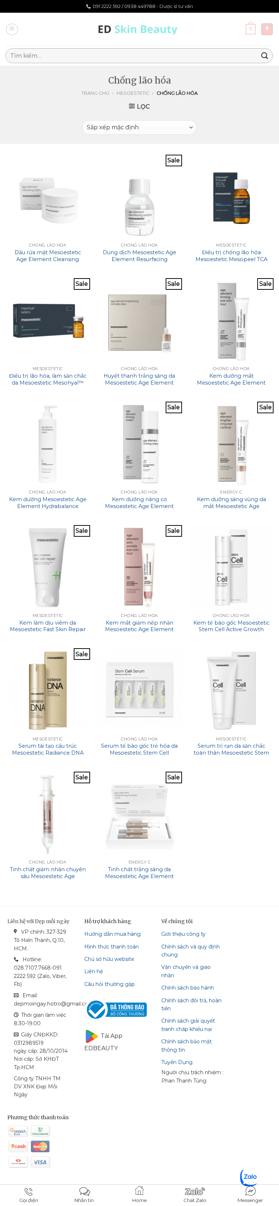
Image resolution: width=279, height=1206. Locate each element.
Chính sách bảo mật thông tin (186, 1045)
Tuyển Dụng (177, 1062)
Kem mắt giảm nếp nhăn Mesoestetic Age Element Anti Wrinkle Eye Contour (139, 629)
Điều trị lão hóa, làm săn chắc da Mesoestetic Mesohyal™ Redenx (47, 383)
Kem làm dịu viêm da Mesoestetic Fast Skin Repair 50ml (48, 629)
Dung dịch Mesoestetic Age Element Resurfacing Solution (139, 259)
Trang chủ (95, 93)
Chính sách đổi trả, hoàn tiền (191, 1004)
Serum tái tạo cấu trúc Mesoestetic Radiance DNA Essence (48, 753)
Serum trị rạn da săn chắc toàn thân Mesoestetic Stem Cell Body (231, 753)
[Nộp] (265, 56)
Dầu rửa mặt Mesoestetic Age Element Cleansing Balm (48, 259)
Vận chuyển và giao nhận (186, 971)
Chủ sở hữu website (109, 959)
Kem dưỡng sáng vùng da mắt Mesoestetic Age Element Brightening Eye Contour (231, 509)
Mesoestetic (133, 93)
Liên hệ (93, 971)
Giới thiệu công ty (183, 934)
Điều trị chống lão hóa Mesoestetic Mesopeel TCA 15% (231, 259)
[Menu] (12, 29)
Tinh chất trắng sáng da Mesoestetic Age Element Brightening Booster (139, 876)
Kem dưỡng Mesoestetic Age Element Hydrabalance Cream (47, 506)
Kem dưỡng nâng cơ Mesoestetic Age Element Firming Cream (139, 506)
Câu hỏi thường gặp (109, 984)
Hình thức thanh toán (111, 946)
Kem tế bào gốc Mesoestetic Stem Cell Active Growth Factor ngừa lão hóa (231, 629)
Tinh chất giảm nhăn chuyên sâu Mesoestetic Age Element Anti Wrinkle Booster (48, 879)
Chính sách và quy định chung (190, 950)
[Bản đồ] (267, 29)
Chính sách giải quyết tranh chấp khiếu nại (188, 1025)
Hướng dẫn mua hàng (112, 934)
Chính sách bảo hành (187, 987)
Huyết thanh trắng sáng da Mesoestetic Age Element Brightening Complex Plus (139, 383)
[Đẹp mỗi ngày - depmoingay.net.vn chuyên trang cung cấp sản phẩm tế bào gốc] (139, 29)
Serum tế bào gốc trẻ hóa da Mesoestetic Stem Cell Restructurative (139, 753)
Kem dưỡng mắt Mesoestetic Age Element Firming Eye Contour (231, 383)
